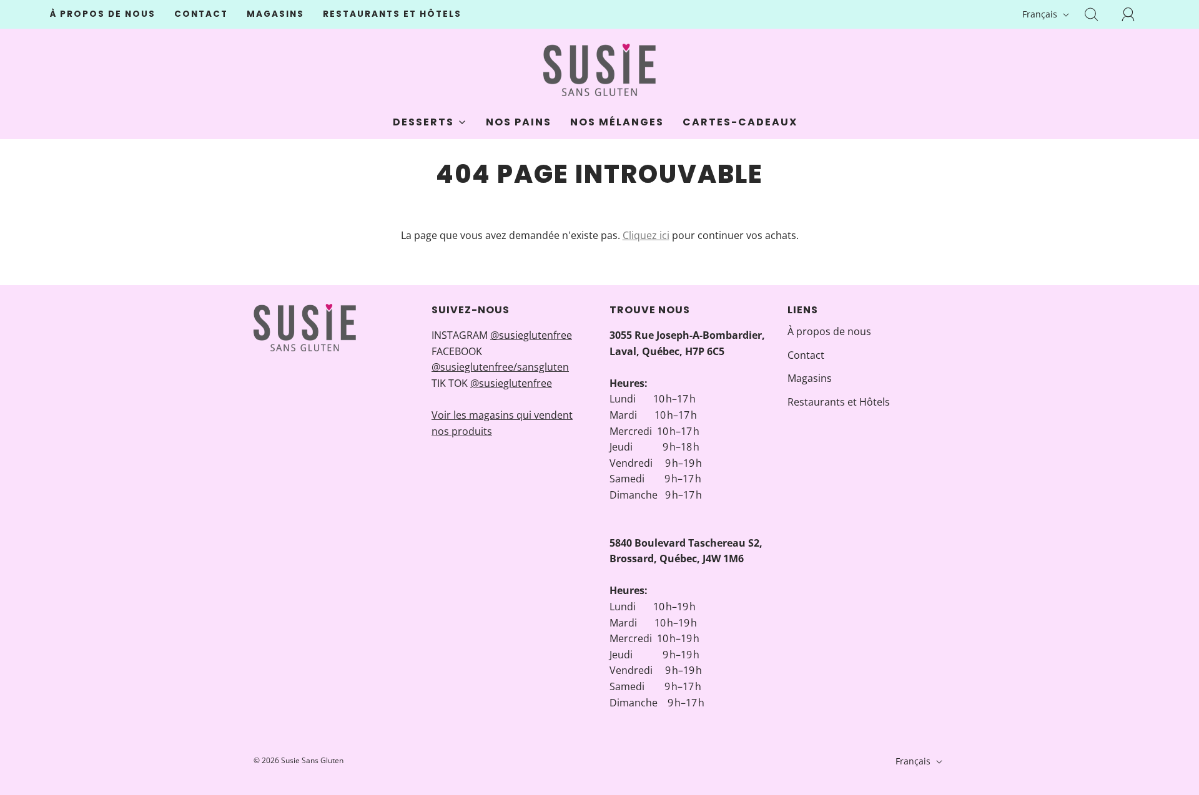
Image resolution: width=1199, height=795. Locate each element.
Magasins (275, 14)
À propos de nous (102, 14)
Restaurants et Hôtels (392, 14)
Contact (201, 14)
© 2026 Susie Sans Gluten (298, 760)
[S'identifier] (1135, 14)
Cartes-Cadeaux (740, 122)
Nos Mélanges (617, 122)
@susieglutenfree (531, 335)
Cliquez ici (646, 235)
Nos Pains (518, 122)
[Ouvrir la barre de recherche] (1098, 14)
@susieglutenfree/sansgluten (500, 367)
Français (1041, 14)
